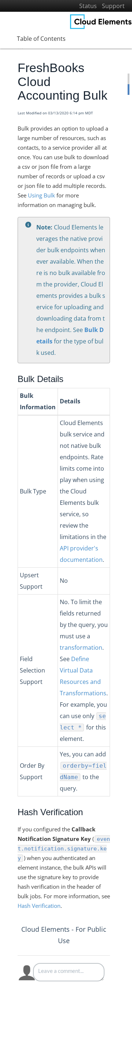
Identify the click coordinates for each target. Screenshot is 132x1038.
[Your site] (101, 21)
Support (113, 6)
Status (88, 6)
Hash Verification (39, 905)
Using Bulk (41, 195)
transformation (81, 647)
